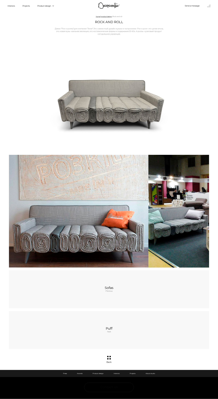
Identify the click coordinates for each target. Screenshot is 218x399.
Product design (44, 6)
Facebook (115, 396)
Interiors (117, 373)
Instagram (105, 396)
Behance (124, 396)
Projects (132, 373)
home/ (98, 16)
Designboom (94, 396)
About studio (150, 373)
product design (106, 16)
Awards (80, 373)
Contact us (109, 387)
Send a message (192, 6)
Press (65, 373)
